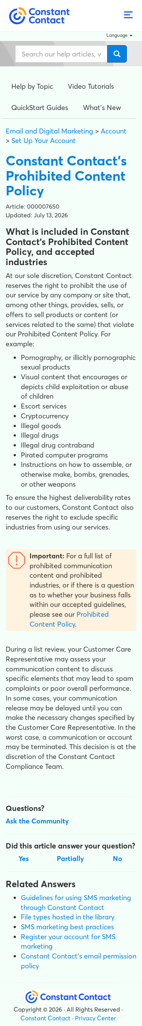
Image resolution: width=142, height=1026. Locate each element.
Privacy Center (95, 1018)
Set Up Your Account (43, 140)
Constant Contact (45, 1018)
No (117, 858)
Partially (70, 858)
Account (113, 131)
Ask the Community (37, 821)
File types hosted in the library (67, 917)
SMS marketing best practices (67, 926)
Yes (24, 858)
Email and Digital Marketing (49, 131)
